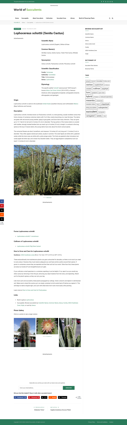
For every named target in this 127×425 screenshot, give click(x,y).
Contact (111, 422)
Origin (22, 305)
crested (88, 89)
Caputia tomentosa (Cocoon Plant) (60, 410)
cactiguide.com (49, 336)
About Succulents (38, 18)
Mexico (76, 104)
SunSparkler (101, 112)
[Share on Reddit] (2, 215)
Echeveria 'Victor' (39, 410)
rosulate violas (90, 104)
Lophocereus (50, 79)
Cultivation (49, 18)
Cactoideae (52, 75)
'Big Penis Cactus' (29, 246)
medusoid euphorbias (106, 96)
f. (28, 236)
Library (72, 18)
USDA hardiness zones (28, 255)
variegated (90, 116)
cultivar (96, 88)
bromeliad (99, 81)
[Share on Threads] (2, 219)
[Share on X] (2, 210)
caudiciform (99, 85)
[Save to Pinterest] (2, 206)
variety (99, 116)
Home (17, 18)
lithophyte (96, 96)
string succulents (91, 108)
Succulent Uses (61, 18)
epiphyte (105, 89)
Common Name (53, 303)
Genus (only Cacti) (90, 44)
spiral (98, 104)
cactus (89, 84)
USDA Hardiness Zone (91, 50)
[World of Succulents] (27, 10)
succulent (91, 111)
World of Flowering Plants (87, 18)
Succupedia (25, 18)
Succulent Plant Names (91, 65)
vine (105, 116)
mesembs (90, 100)
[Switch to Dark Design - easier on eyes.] (110, 18)
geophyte (94, 92)
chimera (107, 85)
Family (65, 303)
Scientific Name (43, 303)
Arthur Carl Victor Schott (53, 90)
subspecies (103, 108)
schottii (56, 88)
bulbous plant (107, 81)
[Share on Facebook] (2, 201)
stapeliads (105, 104)
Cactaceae (49, 72)
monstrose (100, 100)
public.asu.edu (48, 197)
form (88, 92)
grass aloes (102, 92)
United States (47, 104)
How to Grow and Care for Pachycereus (34, 290)
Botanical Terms (89, 68)
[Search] (112, 18)
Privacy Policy (91, 422)
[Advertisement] (81, 10)
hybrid (89, 96)
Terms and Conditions (102, 422)
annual (88, 81)
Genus (61, 303)
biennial (93, 81)
